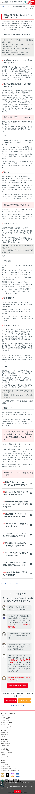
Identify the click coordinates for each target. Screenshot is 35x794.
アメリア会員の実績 (6, 727)
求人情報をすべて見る (6, 722)
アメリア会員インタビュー (7, 725)
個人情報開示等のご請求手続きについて (11, 770)
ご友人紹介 (4, 736)
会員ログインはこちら (17, 705)
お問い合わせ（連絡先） (7, 752)
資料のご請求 (25, 700)
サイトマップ (4, 757)
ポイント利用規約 (5, 764)
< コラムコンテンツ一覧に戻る (9, 583)
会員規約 (3, 762)
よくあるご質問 (5, 750)
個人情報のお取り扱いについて (8, 768)
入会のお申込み (10, 700)
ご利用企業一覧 (5, 745)
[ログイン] (29, 2)
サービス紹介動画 (5, 743)
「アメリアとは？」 (6, 715)
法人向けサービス (5, 741)
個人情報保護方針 (5, 766)
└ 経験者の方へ (6, 720)
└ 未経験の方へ (6, 718)
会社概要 (3, 755)
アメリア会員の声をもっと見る (17, 685)
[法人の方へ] (25, 2)
